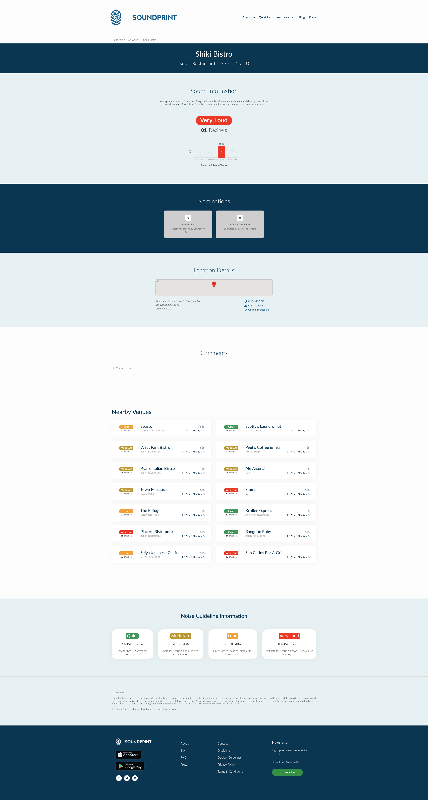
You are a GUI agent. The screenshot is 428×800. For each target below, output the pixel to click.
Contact (223, 743)
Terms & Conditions (230, 771)
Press (312, 17)
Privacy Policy (226, 764)
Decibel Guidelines (230, 757)
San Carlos (133, 40)
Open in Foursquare (258, 310)
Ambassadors (286, 17)
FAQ (183, 757)
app (178, 104)
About (247, 17)
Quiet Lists (266, 17)
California (117, 40)
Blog (302, 17)
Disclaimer (224, 750)
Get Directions (255, 306)
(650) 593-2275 (256, 301)
